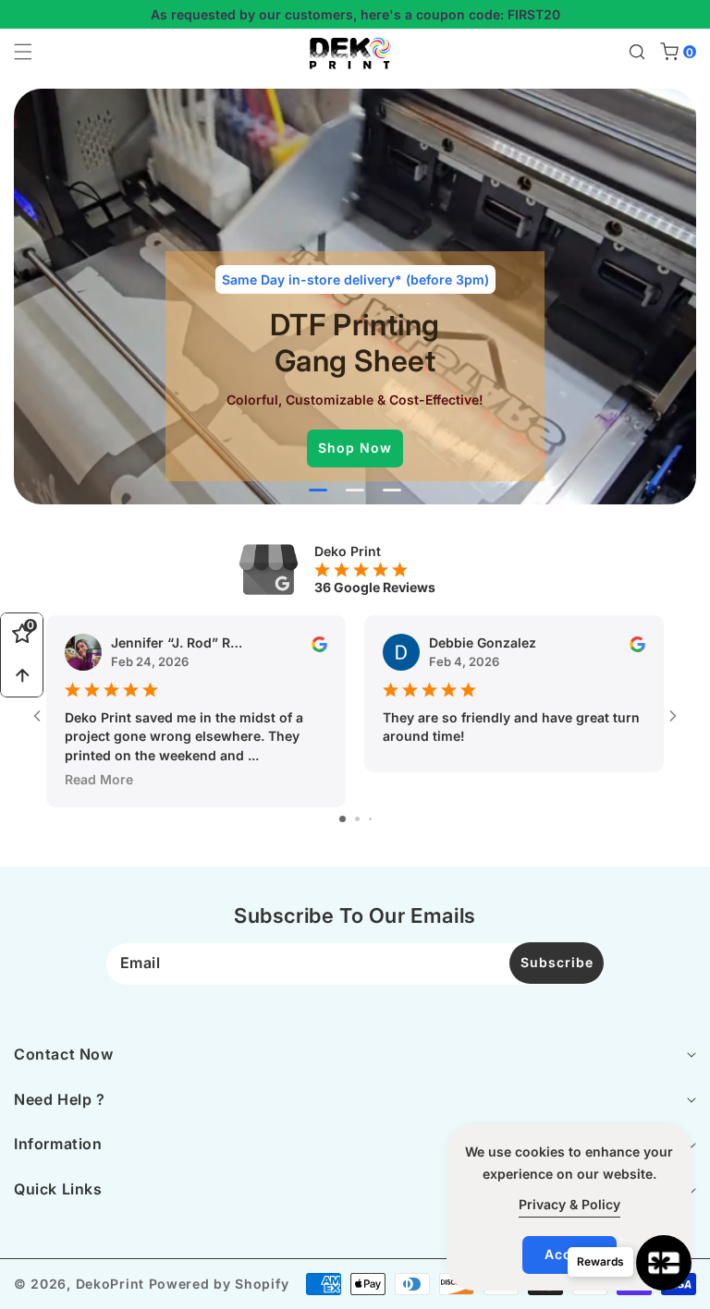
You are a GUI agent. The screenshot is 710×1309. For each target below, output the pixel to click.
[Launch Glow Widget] (664, 1263)
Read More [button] (99, 779)
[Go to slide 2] (357, 819)
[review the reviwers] (319, 642)
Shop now (355, 447)
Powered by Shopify (219, 1283)
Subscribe (557, 962)
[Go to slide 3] (370, 819)
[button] (34, 51)
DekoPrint (110, 1283)
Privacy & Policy (569, 1204)
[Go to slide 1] (342, 819)
